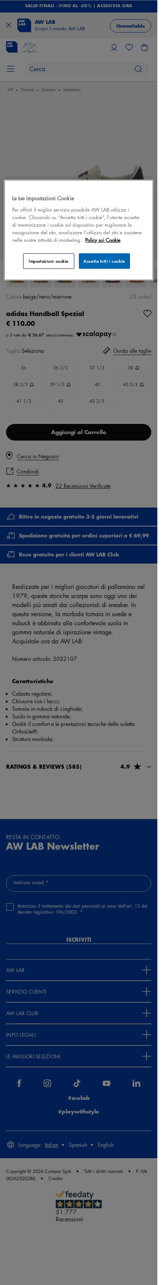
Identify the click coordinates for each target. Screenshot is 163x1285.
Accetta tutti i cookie (104, 261)
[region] (78, 230)
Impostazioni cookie (49, 261)
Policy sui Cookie (103, 239)
